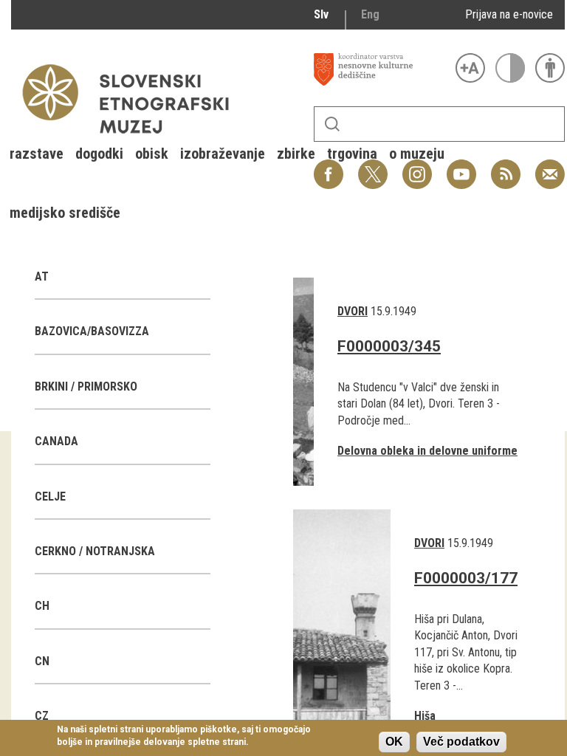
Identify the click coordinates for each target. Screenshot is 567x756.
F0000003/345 (389, 346)
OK (394, 741)
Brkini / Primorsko (86, 386)
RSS (502, 166)
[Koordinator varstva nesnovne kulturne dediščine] (381, 69)
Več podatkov (461, 741)
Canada (56, 441)
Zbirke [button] (296, 153)
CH (42, 606)
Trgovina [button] (352, 153)
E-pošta (550, 166)
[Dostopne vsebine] (550, 68)
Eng (370, 14)
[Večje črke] (470, 68)
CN (42, 661)
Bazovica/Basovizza (92, 331)
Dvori (352, 311)
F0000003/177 (466, 578)
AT (42, 276)
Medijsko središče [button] (65, 212)
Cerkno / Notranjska (95, 551)
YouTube (461, 166)
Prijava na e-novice (509, 14)
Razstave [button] (36, 153)
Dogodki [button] (99, 153)
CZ (42, 716)
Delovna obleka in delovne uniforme (427, 451)
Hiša (425, 716)
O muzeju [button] (416, 153)
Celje (50, 496)
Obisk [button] (151, 153)
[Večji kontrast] (510, 68)
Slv (321, 14)
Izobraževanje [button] (222, 153)
